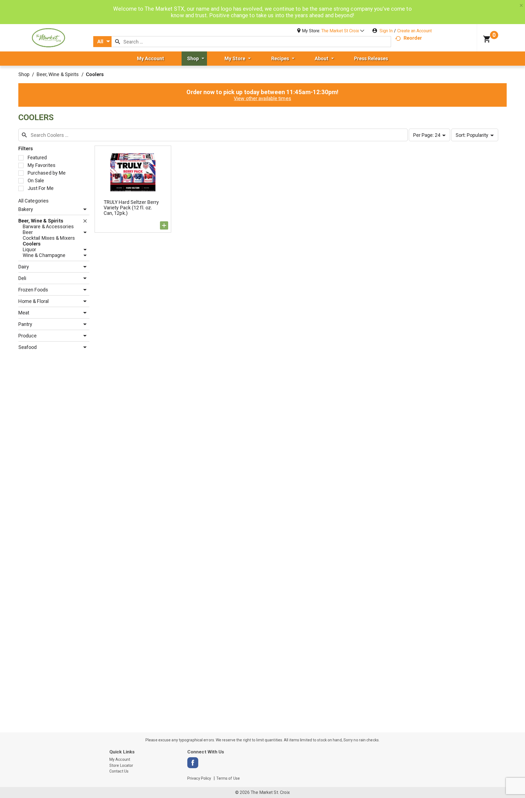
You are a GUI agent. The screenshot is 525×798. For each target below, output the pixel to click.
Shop (24, 74)
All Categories (33, 201)
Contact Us (119, 771)
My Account (119, 759)
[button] (342, 30)
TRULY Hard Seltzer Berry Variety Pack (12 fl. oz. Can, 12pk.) (131, 207)
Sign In (386, 30)
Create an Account (414, 30)
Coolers (95, 74)
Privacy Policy (199, 778)
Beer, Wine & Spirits (58, 74)
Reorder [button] (413, 38)
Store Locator (121, 765)
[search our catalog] (118, 41)
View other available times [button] (262, 98)
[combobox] (102, 41)
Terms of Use (228, 778)
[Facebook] (192, 762)
